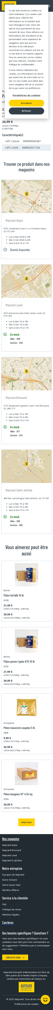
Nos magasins (10, 839)
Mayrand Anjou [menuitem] (9, 845)
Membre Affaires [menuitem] (10, 890)
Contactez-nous (13, 957)
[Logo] (26, 987)
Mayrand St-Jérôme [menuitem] (12, 860)
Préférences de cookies (26, 1004)
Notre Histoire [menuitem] (9, 879)
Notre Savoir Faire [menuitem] (11, 884)
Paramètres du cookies (26, 95)
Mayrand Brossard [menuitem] (11, 850)
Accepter (26, 103)
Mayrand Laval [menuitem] (9, 855)
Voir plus (26, 822)
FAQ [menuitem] (4, 904)
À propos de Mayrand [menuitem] (13, 874)
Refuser (26, 110)
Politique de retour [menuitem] (11, 909)
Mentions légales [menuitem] (10, 914)
